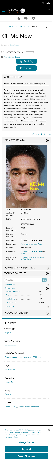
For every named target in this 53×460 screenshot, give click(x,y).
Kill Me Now (22, 27)
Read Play (29, 61)
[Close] (49, 430)
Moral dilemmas (32, 407)
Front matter (9, 284)
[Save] (18, 18)
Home (4, 27)
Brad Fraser (14, 45)
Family (14, 407)
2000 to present (24, 357)
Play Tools (29, 68)
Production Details (13, 291)
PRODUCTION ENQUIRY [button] (16, 313)
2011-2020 (37, 357)
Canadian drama (11, 345)
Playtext (12, 27)
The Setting (10, 299)
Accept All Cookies (26, 456)
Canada (8, 394)
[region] (26, 443)
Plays (23, 254)
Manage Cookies (26, 442)
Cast (7, 295)
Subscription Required (13, 57)
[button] (26, 18)
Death (7, 407)
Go (44, 280)
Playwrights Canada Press (31, 244)
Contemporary (11, 357)
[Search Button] (49, 10)
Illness (21, 407)
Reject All (26, 449)
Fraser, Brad (9, 382)
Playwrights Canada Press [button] (19, 268)
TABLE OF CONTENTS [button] (15, 273)
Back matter (9, 306)
